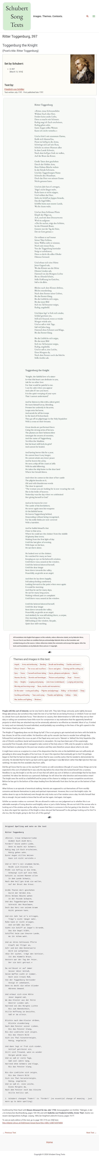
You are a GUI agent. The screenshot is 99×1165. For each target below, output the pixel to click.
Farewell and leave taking (37, 673)
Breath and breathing (56, 664)
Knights (23, 682)
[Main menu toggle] (94, 16)
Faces (23, 673)
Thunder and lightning (55, 695)
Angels (16, 664)
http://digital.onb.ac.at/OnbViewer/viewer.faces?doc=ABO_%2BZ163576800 (32, 1123)
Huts (16, 682)
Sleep (82, 691)
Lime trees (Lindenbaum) (55, 682)
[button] (87, 16)
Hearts (75, 673)
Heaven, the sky (20, 677)
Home (49, 1142)
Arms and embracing (29, 664)
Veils (75, 695)
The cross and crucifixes (37, 669)
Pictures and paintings (57, 677)
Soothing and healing (22, 695)
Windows (38, 699)
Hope (69, 677)
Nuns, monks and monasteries (49, 686)
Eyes (16, 673)
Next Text (91, 1133)
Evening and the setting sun (73, 669)
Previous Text (9, 1133)
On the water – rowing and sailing (26, 691)
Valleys (68, 695)
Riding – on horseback (69, 691)
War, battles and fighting (23, 699)
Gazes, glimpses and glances (59, 673)
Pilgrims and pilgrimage (49, 691)
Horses (77, 677)
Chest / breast (19, 669)
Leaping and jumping (36, 682)
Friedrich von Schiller (14, 89)
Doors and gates (55, 669)
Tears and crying (38, 695)
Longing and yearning (75, 682)
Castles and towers (74, 664)
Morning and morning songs (24, 686)
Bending (43, 664)
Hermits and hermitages (37, 677)
